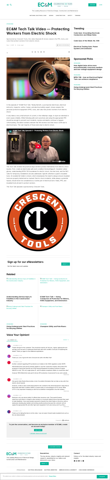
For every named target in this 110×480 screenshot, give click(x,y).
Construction (60, 15)
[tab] (12, 340)
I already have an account (38, 433)
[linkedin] (35, 52)
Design (51, 15)
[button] (8, 5)
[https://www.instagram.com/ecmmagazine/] (77, 461)
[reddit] (41, 52)
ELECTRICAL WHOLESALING (35, 470)
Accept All (102, 476)
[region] (38, 380)
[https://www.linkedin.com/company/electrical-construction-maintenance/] (79, 461)
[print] (69, 52)
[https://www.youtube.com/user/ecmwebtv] (83, 461)
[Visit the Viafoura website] (65, 420)
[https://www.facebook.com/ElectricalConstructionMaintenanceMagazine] (74, 461)
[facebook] (32, 52)
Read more (66, 374)
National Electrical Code (38, 15)
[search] (11, 5)
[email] (44, 52)
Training (77, 15)
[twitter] (38, 52)
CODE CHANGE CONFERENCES (86, 470)
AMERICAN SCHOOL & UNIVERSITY (68, 470)
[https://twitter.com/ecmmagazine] (81, 461)
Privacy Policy (52, 476)
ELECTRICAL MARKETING (50, 470)
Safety (70, 15)
